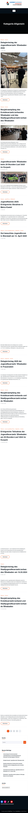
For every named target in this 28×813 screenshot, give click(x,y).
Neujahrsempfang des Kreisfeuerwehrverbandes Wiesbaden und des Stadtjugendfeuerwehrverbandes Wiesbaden (14, 115)
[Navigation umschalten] (14, 11)
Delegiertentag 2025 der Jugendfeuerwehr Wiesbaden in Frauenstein (14, 364)
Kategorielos (17, 230)
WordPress (10, 811)
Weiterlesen (5, 99)
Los (24, 742)
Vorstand (6, 39)
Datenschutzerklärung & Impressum (7, 803)
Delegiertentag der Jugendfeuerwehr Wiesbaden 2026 (14, 45)
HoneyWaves (18, 811)
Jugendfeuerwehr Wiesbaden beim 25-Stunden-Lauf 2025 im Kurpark (14, 164)
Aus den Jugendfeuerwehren (9, 230)
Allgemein (2, 39)
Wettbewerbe (13, 199)
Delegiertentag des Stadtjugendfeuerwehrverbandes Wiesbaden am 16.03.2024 (14, 569)
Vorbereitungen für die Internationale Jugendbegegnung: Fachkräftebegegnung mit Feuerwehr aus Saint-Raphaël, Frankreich (12, 755)
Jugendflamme (7, 199)
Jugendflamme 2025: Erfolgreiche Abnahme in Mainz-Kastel (12, 204)
